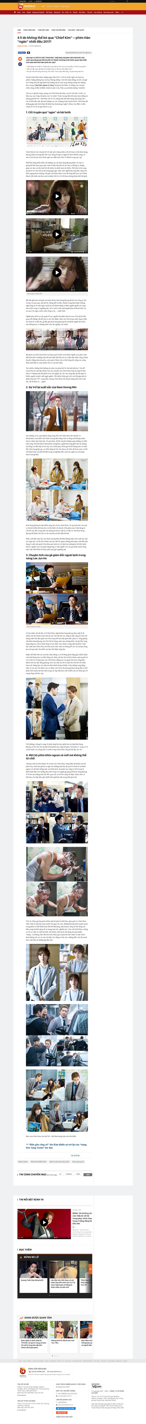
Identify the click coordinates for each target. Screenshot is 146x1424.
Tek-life (89, 12)
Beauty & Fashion (38, 12)
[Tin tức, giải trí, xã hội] (28, 6)
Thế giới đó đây (87, 1361)
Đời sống (49, 12)
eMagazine (23, 1)
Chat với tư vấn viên (66, 1408)
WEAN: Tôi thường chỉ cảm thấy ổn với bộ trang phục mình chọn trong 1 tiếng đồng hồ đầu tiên (82, 1218)
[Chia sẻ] (20, 64)
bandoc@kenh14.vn (55, 1371)
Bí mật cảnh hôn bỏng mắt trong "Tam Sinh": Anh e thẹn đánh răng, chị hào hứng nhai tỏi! (55, 71)
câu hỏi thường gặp (38, 1371)
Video (117, 12)
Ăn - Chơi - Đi (66, 12)
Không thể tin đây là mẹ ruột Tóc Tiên (62, 1341)
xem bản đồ (22, 1395)
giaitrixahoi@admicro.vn (65, 1405)
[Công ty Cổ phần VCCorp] (96, 1385)
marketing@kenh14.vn (65, 1396)
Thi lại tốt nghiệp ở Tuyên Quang (58, 6)
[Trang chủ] (20, 59)
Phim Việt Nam (43, 30)
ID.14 (30, 1)
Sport (47, 1361)
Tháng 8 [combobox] (69, 1174)
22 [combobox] (60, 1174)
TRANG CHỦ (14, 12)
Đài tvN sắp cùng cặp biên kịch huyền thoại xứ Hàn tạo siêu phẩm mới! (49, 69)
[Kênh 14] (23, 1372)
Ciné (23, 12)
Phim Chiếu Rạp (29, 30)
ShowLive (39, 1)
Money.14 (57, 12)
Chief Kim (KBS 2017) (39, 1162)
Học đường (98, 12)
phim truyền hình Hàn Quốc (59, 1162)
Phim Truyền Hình (59, 30)
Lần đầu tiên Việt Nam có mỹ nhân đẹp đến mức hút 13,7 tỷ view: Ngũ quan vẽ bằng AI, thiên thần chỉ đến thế (63, 1283)
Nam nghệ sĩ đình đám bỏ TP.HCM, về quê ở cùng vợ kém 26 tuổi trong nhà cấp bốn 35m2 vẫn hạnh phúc (33, 1344)
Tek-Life (103, 1361)
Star (18, 12)
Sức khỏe (82, 12)
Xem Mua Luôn (108, 12)
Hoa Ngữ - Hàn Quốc (76, 30)
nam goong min (78, 1162)
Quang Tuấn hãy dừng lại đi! (32, 1280)
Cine (19, 30)
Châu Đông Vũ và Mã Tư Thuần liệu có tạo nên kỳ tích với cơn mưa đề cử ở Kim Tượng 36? (56, 66)
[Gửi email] (28, 53)
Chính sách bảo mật (64, 1417)
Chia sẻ (22, 52)
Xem (87, 1175)
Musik (29, 12)
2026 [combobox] (78, 1174)
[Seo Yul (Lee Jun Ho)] (57, 593)
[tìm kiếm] (127, 1)
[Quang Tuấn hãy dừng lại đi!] (33, 1269)
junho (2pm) (23, 1162)
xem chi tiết (62, 1412)
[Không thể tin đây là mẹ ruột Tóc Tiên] (64, 1330)
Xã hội (75, 12)
